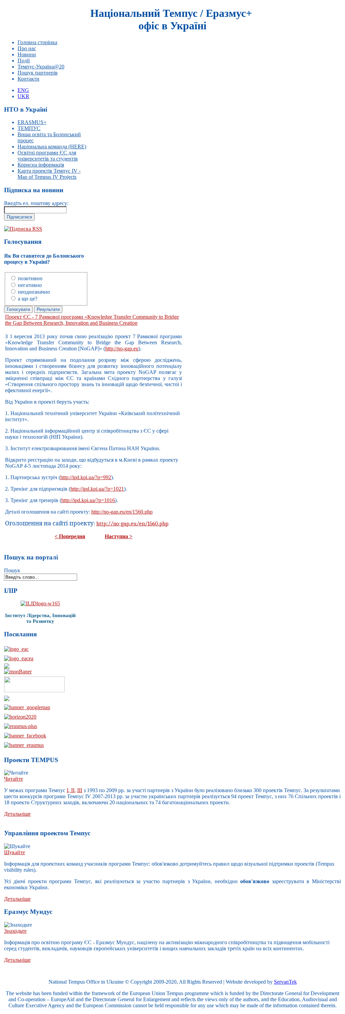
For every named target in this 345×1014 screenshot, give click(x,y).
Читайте (13, 779)
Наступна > (118, 536)
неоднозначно (34, 292)
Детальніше (17, 814)
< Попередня (70, 536)
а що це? (27, 298)
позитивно (30, 278)
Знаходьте (15, 931)
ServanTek (285, 982)
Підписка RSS (25, 229)
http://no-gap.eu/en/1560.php (122, 512)
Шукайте (14, 852)
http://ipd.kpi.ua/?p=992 (85, 477)
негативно (30, 285)
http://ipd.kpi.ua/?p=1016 (88, 500)
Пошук (12, 570)
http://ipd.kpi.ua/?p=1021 (97, 489)
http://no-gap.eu (121, 348)
